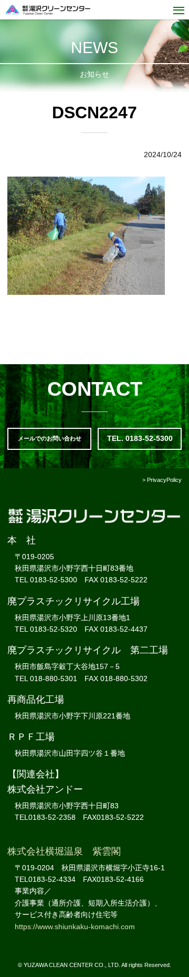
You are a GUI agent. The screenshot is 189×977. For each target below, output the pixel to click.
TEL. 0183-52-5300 (140, 438)
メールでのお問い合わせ (49, 438)
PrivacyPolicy (164, 480)
